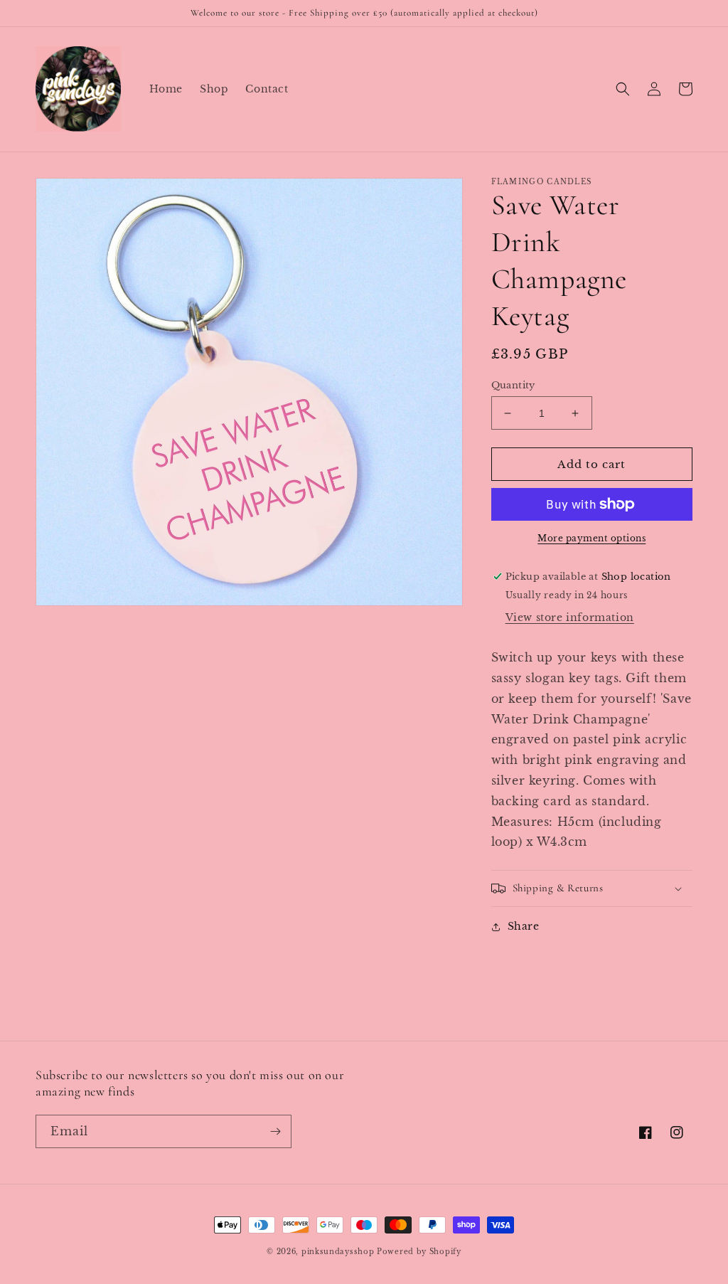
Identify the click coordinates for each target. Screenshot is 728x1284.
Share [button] (524, 926)
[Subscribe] (275, 1131)
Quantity (513, 385)
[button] (622, 89)
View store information (569, 617)
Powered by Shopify (419, 1251)
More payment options (591, 538)
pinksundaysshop (338, 1251)
